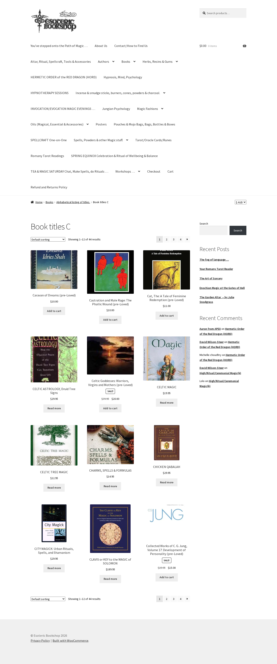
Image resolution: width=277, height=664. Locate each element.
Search (204, 223)
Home (39, 202)
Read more (54, 408)
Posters (101, 124)
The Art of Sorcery (211, 278)
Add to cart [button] (54, 311)
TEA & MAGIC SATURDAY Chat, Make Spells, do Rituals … (69, 171)
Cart (170, 171)
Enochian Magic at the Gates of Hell (222, 288)
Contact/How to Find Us (131, 46)
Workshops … (125, 171)
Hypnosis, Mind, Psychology (123, 77)
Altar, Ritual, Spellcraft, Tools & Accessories (61, 61)
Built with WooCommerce (70, 641)
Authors (103, 61)
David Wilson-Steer (212, 342)
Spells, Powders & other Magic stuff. (98, 140)
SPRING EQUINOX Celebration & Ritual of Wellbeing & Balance (114, 156)
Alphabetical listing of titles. (73, 202)
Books (125, 61)
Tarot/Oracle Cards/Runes (153, 140)
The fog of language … (214, 259)
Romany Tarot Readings (47, 156)
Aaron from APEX (210, 329)
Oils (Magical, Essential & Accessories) (57, 124)
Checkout (153, 171)
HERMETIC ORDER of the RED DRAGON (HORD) (64, 77)
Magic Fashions (147, 109)
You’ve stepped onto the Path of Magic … (59, 46)
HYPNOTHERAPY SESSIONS (50, 93)
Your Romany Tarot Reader (216, 269)
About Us (101, 46)
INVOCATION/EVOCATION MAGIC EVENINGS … (63, 109)
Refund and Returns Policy (49, 187)
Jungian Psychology (116, 109)
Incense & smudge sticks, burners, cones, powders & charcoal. (118, 93)
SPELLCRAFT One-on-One (49, 140)
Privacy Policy (40, 641)
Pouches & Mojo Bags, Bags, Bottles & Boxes (144, 124)
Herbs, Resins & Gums (158, 61)
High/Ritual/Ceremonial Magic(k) (220, 373)
